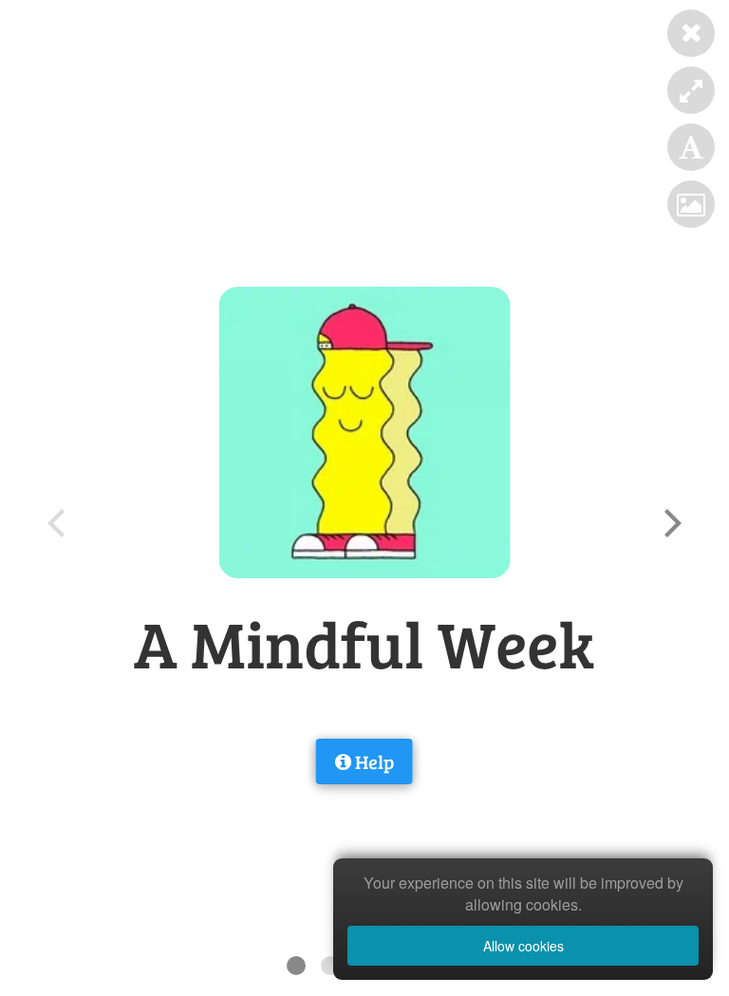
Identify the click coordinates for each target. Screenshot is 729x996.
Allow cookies (523, 945)
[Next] (670, 523)
